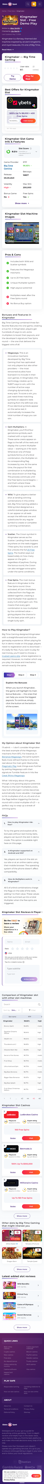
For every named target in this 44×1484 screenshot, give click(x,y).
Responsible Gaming (11, 1387)
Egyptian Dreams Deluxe (10, 1032)
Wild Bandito (23, 1284)
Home (4, 11)
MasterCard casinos (8, 1373)
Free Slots (11, 11)
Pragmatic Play (9, 766)
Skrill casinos (31, 1364)
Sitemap (27, 1412)
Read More (7, 50)
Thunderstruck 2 (10, 1044)
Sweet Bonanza (24, 1315)
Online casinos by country (10, 1365)
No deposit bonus (10, 1361)
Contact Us (28, 1406)
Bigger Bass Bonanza (12, 1077)
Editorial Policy (9, 1412)
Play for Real (30, 77)
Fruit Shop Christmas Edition (12, 1089)
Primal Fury (22, 1294)
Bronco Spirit (9, 1026)
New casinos (8, 1355)
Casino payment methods (32, 1347)
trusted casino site (11, 656)
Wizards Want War (10, 1050)
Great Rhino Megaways (13, 775)
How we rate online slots (31, 1392)
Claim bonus (28, 121)
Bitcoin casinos (32, 1352)
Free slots (7, 1358)
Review (13, 1138)
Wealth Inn (8, 1039)
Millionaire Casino (29, 1183)
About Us (7, 1406)
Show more (22, 1216)
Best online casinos (8, 1347)
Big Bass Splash (9, 1083)
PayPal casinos (31, 1355)
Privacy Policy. (9, 1480)
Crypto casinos (9, 1352)
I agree (36, 1476)
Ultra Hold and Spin (11, 1066)
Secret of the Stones (11, 1055)
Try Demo (13, 77)
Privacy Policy (29, 1409)
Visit (31, 1138)
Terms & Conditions (11, 1409)
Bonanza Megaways (11, 757)
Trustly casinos (31, 1361)
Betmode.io (26, 1149)
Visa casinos (30, 1369)
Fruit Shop (8, 1061)
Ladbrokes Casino (29, 1114)
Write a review (29, 979)
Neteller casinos (32, 1358)
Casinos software (10, 1369)
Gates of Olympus (25, 1304)
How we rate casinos (11, 1392)
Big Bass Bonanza (10, 1072)
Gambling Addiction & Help (32, 1387)
